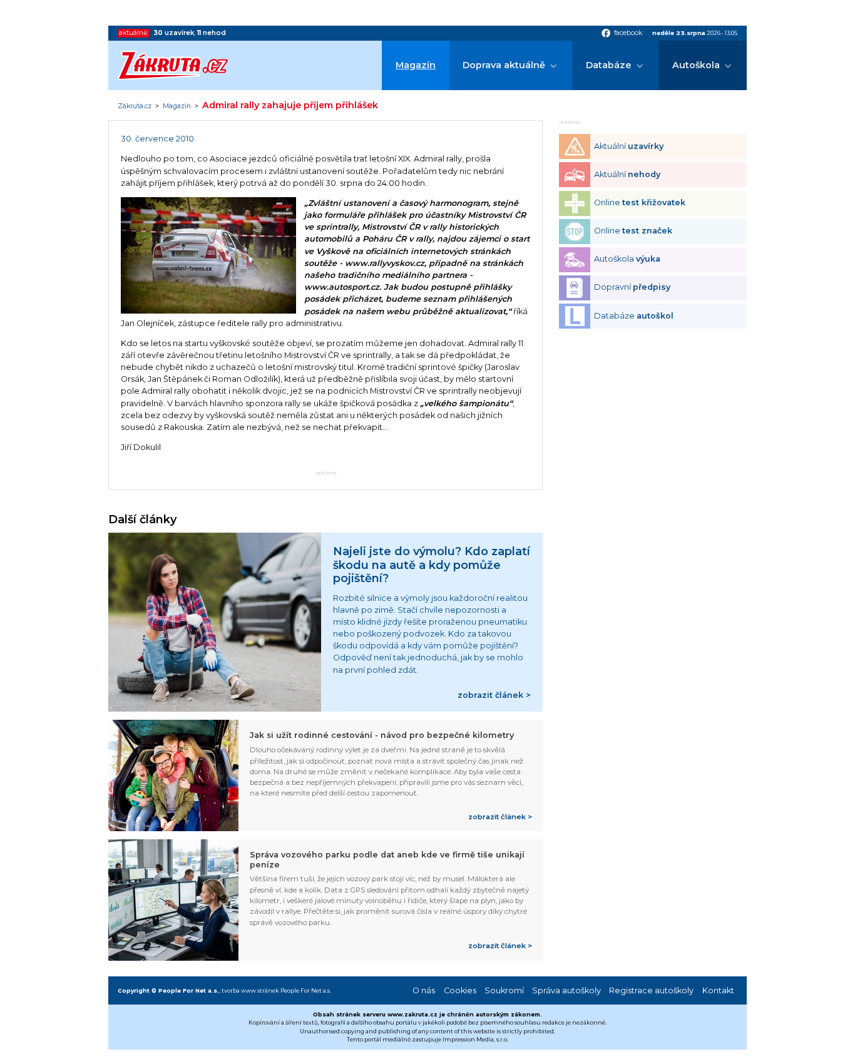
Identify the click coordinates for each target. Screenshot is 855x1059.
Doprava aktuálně (504, 65)
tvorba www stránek (250, 990)
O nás (423, 990)
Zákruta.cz (134, 106)
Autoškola (696, 65)
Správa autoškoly (566, 990)
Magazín (416, 65)
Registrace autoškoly (651, 990)
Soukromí (504, 990)
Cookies (460, 990)
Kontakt (718, 990)
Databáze (609, 65)
